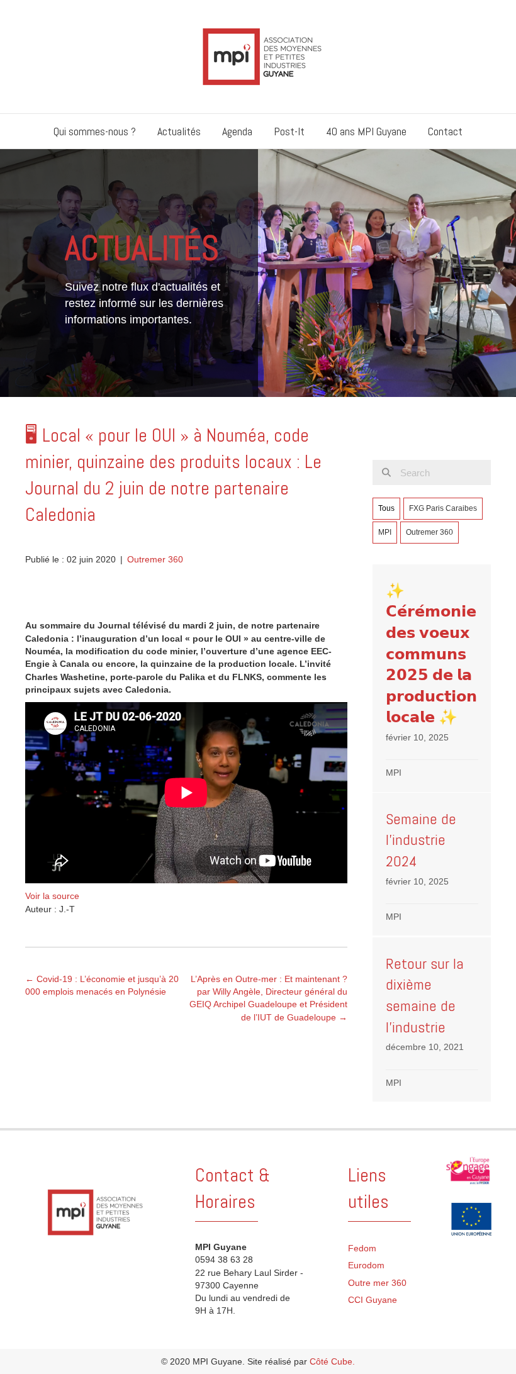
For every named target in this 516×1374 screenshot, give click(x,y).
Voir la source (52, 896)
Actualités (179, 131)
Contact (445, 131)
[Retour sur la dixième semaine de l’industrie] (432, 1019)
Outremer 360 (155, 559)
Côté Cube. (332, 1361)
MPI (384, 532)
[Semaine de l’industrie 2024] (432, 864)
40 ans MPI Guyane (366, 131)
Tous (386, 508)
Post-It (289, 131)
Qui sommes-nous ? (94, 131)
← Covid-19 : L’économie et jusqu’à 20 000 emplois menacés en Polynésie (102, 985)
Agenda (237, 131)
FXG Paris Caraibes (443, 508)
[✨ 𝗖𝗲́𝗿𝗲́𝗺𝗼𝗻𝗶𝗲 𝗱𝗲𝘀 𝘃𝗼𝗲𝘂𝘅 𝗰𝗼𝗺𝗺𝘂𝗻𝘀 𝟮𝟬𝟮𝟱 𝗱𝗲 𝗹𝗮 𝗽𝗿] (432, 678)
